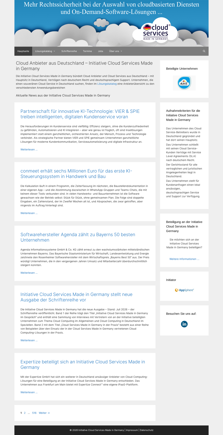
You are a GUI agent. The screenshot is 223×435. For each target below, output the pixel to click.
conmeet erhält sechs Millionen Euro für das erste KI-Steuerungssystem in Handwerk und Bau (76, 173)
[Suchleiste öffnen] (204, 51)
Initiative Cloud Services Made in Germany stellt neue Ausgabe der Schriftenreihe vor (76, 297)
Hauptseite (23, 51)
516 (34, 412)
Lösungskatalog (43, 51)
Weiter (44, 412)
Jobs (100, 51)
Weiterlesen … (29, 149)
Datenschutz (146, 430)
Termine (87, 51)
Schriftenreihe (69, 51)
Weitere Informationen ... (184, 259)
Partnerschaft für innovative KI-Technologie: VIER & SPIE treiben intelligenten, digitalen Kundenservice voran (80, 113)
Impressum (132, 430)
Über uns (114, 51)
